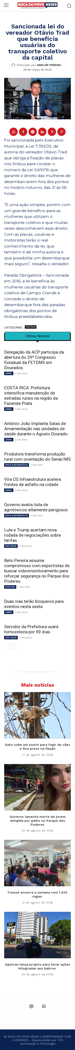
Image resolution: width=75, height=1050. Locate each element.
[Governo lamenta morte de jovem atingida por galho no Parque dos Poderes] (37, 787)
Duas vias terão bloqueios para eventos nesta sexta (34, 604)
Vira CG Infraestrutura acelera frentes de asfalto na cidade (32, 482)
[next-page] (13, 646)
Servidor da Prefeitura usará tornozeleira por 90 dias (31, 629)
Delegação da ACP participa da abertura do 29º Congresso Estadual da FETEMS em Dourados (34, 360)
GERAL (8, 373)
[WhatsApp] (13, 132)
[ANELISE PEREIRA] (14, 65)
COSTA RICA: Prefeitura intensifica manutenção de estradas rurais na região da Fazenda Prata (31, 395)
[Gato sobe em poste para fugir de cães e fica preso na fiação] (37, 715)
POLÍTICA (30, 326)
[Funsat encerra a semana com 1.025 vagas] (37, 863)
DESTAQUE (10, 546)
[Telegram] (33, 132)
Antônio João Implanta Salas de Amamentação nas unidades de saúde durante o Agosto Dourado (36, 428)
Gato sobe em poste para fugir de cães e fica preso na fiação (37, 747)
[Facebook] (23, 132)
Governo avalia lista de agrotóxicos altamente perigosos (36, 507)
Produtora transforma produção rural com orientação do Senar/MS (37, 457)
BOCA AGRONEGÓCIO (16, 464)
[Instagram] (31, 1006)
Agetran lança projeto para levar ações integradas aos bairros (37, 966)
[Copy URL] (61, 132)
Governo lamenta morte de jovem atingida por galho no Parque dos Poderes (38, 821)
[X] (52, 132)
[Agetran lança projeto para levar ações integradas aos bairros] (37, 935)
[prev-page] (6, 646)
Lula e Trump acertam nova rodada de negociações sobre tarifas (32, 535)
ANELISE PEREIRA (49, 65)
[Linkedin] (42, 132)
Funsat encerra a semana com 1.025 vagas (37, 894)
